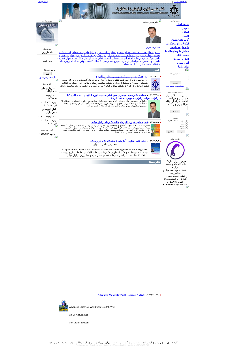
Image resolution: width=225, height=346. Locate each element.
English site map (96, 345)
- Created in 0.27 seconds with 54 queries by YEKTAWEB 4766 (125, 345)
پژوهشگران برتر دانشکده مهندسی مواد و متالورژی (121, 76)
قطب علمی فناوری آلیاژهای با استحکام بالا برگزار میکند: (119, 122)
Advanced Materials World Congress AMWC (121, 292)
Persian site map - (83, 345)
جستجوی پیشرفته (175, 86)
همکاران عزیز (153, 47)
